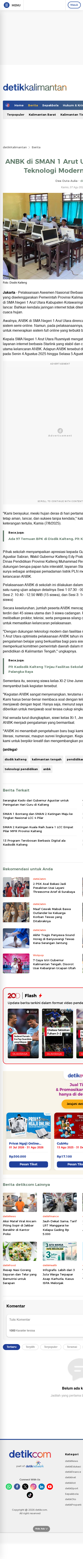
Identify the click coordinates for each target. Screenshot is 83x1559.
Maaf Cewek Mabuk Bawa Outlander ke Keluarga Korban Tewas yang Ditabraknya (52, 915)
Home (19, 105)
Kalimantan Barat (42, 114)
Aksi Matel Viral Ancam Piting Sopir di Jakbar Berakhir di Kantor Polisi (19, 1227)
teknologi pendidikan (21, 769)
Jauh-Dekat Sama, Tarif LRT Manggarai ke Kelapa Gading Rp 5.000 (60, 1227)
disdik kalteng (16, 759)
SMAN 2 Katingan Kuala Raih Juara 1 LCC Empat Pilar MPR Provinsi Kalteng (38, 829)
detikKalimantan (15, 147)
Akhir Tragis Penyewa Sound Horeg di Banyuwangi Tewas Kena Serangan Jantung (54, 939)
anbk (47, 769)
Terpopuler (15, 114)
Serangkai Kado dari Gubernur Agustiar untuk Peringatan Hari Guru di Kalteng (36, 802)
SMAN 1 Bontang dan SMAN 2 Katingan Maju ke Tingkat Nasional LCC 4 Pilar (38, 816)
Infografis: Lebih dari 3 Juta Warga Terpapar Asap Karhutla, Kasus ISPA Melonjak (59, 1276)
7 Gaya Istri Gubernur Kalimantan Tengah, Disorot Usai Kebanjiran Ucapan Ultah (54, 964)
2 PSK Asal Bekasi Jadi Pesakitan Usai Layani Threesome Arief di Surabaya (54, 887)
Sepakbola (50, 105)
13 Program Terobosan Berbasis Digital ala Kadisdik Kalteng (34, 842)
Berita (33, 105)
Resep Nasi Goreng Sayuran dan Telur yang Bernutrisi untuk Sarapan (20, 1276)
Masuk (74, 4)
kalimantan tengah (47, 759)
